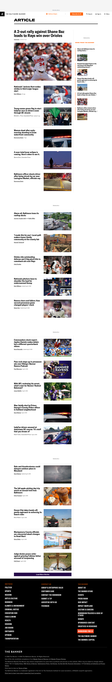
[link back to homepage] (13, 652)
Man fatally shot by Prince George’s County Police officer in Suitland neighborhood (27, 407)
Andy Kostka (16, 39)
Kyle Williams (17, 94)
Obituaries (9, 631)
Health (8, 620)
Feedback (45, 606)
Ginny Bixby (17, 539)
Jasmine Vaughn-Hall (20, 218)
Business (8, 602)
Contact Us (46, 584)
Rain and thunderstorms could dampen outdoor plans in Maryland (27, 468)
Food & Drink (10, 616)
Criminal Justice (12, 609)
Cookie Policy (19, 664)
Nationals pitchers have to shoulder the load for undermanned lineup (25, 281)
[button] (42, 574)
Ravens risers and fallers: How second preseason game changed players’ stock (27, 303)
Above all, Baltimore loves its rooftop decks (86, 49)
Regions (8, 594)
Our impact (83, 602)
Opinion (8, 635)
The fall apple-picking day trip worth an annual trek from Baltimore (27, 490)
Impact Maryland (85, 606)
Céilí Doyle (17, 561)
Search (90, 14)
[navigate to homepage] (12, 14)
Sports (8, 591)
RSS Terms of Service (30, 664)
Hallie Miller (31, 218)
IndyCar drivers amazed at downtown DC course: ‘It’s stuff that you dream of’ (27, 429)
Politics (8, 587)
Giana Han (17, 308)
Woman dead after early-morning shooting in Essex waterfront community (25, 132)
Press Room (83, 599)
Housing (8, 624)
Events (81, 595)
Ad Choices (53, 664)
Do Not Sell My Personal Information (69, 664)
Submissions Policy (44, 664)
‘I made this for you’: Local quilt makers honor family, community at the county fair (27, 237)
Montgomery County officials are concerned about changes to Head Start (27, 534)
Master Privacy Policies (58, 659)
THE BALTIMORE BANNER (87, 636)
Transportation (12, 638)
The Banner (83, 584)
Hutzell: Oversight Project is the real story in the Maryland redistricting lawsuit (87, 65)
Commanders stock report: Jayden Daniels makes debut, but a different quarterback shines (26, 343)
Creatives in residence (87, 626)
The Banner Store (85, 591)
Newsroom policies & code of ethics (90, 614)
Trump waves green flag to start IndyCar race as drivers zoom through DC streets (27, 110)
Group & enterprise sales (52, 588)
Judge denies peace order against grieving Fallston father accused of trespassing (27, 556)
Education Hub (11, 613)
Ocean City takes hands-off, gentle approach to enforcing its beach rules (87, 80)
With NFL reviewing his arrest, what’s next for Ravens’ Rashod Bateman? (27, 385)
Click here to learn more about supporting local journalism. (23, 673)
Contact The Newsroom (51, 595)
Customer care (47, 591)
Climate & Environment (14, 605)
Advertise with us (56, 10)
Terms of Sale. (23, 668)
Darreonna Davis (18, 137)
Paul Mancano (18, 369)
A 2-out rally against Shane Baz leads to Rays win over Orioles (86, 94)
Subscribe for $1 (76, 14)
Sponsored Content (86, 623)
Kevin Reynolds (18, 349)
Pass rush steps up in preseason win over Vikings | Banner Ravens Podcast (28, 364)
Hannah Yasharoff (19, 242)
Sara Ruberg (17, 412)
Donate (81, 619)
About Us (82, 588)
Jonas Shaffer (18, 391)
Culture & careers (86, 610)
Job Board (9, 627)
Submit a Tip (46, 599)
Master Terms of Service (40, 659)
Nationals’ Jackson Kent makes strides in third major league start (27, 89)
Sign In (99, 14)
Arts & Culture (11, 598)
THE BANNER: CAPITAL (86, 640)
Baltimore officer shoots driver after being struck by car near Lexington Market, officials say (27, 176)
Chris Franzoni (18, 495)
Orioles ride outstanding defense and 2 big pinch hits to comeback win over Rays (27, 259)
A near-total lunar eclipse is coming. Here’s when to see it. (27, 153)
